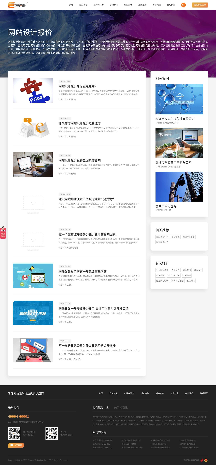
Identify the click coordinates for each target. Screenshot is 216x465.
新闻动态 (174, 393)
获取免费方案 (200, 5)
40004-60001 (18, 416)
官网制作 (176, 270)
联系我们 (204, 393)
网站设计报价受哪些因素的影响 (80, 160)
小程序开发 (129, 393)
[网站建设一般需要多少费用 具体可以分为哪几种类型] (33, 313)
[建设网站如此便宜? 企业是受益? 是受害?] (33, 201)
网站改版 (160, 275)
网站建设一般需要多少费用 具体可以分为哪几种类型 (93, 308)
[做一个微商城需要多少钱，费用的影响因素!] (33, 238)
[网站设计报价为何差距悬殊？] (33, 90)
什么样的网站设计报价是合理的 (80, 123)
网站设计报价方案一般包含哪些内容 (83, 271)
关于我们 (189, 393)
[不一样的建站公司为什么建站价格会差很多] (33, 350)
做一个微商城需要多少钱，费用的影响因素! (88, 234)
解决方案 (160, 393)
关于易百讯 (121, 407)
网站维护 (198, 270)
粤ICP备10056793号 (191, 460)
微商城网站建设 (71, 248)
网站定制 (187, 270)
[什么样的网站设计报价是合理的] (33, 127)
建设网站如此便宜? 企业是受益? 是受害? (86, 199)
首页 (101, 393)
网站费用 (68, 359)
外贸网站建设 (162, 270)
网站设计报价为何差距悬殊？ (78, 86)
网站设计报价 (70, 99)
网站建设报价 (162, 237)
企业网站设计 (162, 281)
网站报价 (176, 237)
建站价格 (77, 359)
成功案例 (145, 393)
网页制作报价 (162, 242)
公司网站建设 (174, 275)
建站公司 (191, 281)
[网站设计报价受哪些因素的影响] (33, 164)
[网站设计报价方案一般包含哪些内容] (33, 276)
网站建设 (68, 285)
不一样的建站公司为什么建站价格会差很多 (87, 345)
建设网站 (187, 275)
